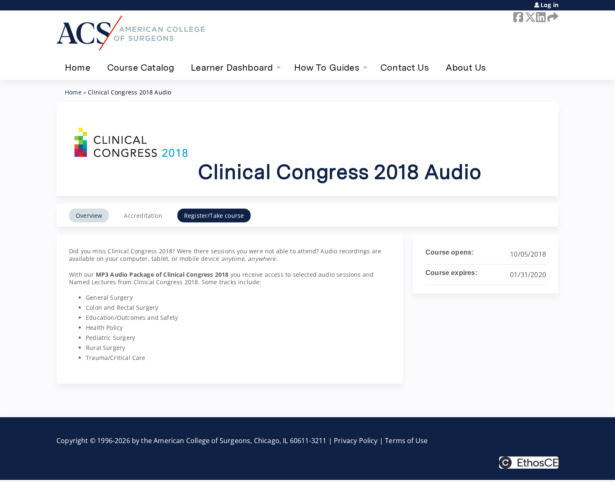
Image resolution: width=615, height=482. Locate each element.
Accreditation (143, 215)
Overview (89, 215)
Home (77, 67)
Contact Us (404, 67)
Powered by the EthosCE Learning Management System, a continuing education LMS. (529, 462)
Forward (551, 17)
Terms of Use (406, 440)
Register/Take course (214, 215)
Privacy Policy (356, 440)
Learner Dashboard (232, 67)
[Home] (130, 33)
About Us (466, 67)
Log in (550, 5)
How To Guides (326, 67)
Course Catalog (140, 67)
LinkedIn (540, 17)
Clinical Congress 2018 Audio (129, 92)
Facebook (517, 17)
